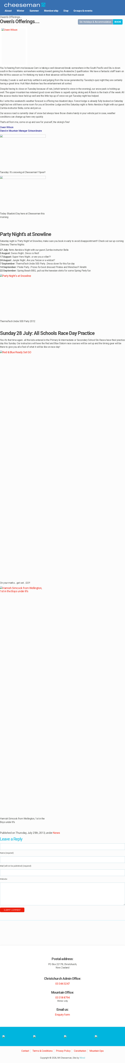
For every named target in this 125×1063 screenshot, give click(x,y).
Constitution (80, 1050)
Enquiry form (62, 1014)
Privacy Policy (63, 1050)
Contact (25, 1050)
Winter (20, 10)
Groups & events (82, 10)
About (8, 10)
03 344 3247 (62, 983)
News (56, 832)
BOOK (117, 21)
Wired (82, 1058)
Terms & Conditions (42, 1050)
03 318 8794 (62, 997)
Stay (65, 10)
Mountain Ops (96, 1050)
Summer (34, 10)
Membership (51, 10)
